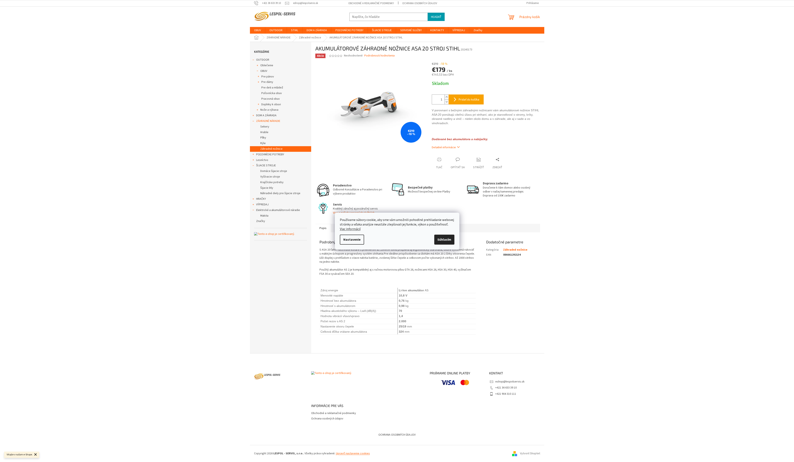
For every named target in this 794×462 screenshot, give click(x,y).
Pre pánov (267, 77)
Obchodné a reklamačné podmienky (371, 3)
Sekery (264, 127)
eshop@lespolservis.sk (510, 382)
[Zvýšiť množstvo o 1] (446, 97)
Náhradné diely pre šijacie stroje (280, 193)
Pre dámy (267, 82)
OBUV (263, 71)
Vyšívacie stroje (270, 177)
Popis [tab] (323, 228)
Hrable (264, 132)
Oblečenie (266, 65)
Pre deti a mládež (272, 88)
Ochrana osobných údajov (419, 3)
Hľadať (436, 16)
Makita (264, 216)
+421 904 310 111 (505, 394)
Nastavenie (352, 239)
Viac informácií (350, 229)
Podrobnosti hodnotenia (379, 56)
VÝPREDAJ (262, 204)
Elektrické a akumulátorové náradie (278, 210)
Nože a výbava (269, 110)
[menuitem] (257, 30)
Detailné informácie (444, 147)
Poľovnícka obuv (271, 93)
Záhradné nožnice (271, 149)
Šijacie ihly (266, 188)
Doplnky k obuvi (271, 104)
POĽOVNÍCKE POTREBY (270, 154)
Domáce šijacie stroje (273, 171)
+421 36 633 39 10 (506, 388)
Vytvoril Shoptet (530, 453)
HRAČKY (261, 199)
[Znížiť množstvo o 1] (446, 101)
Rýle (263, 143)
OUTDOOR (262, 60)
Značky (260, 221)
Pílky (263, 138)
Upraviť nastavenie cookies (353, 453)
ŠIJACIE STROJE (266, 165)
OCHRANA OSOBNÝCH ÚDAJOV (397, 435)
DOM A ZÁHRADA (266, 115)
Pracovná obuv (270, 99)
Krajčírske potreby (272, 182)
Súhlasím (444, 239)
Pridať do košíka (469, 99)
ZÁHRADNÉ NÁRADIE (268, 121)
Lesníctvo (262, 160)
